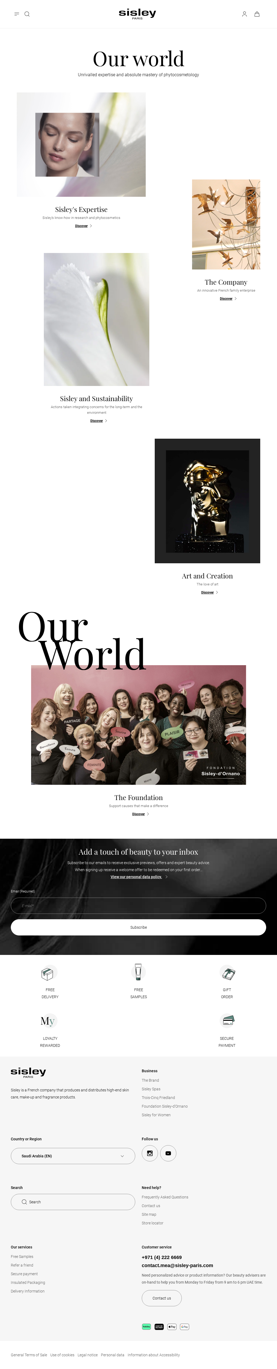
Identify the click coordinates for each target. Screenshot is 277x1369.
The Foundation (138, 797)
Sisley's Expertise (81, 209)
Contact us (151, 1206)
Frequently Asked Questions (165, 1197)
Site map (149, 1214)
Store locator (152, 1223)
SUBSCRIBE (138, 927)
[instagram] (150, 1153)
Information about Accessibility (154, 1355)
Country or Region (26, 1139)
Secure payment (24, 1274)
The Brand (150, 1080)
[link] (257, 14)
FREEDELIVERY (50, 993)
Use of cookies (62, 1355)
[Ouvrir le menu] (17, 14)
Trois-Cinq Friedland (158, 1097)
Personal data (112, 1355)
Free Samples (22, 1256)
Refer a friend (22, 1265)
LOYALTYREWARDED (50, 1042)
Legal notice (88, 1355)
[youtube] (168, 1153)
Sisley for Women (156, 1115)
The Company (226, 281)
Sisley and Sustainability (96, 398)
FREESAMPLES (138, 993)
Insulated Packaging (28, 1282)
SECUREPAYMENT (227, 1042)
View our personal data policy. (136, 877)
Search (35, 1202)
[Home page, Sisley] (137, 14)
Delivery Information (28, 1291)
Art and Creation (207, 575)
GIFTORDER (227, 993)
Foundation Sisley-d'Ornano (165, 1106)
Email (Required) (23, 891)
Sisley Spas (151, 1089)
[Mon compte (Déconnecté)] (244, 14)
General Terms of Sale (29, 1355)
